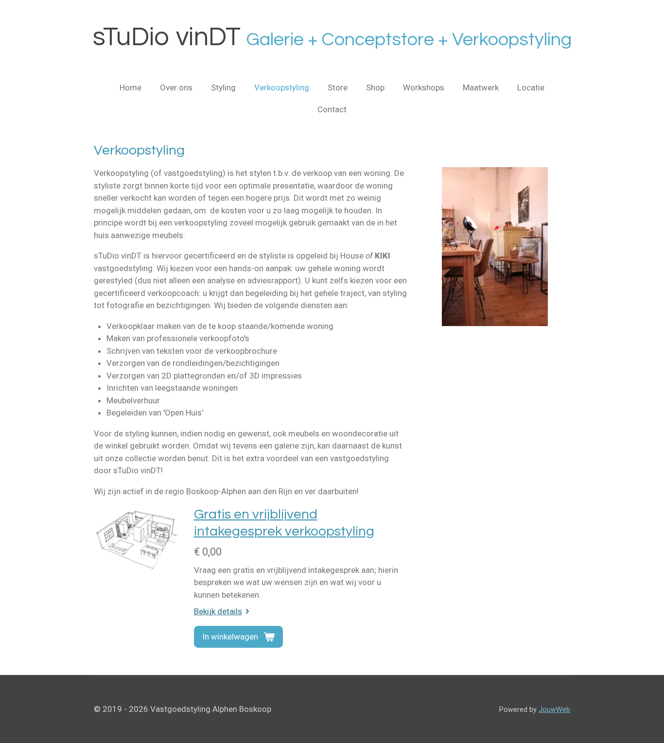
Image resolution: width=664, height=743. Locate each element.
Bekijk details (218, 611)
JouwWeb (554, 709)
